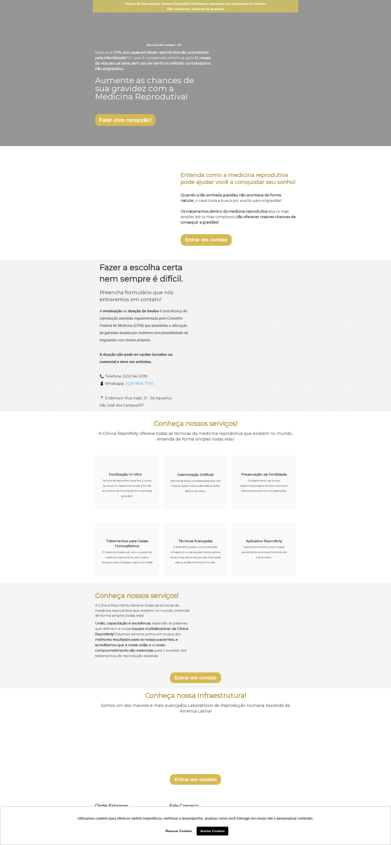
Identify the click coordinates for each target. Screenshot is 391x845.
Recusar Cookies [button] (179, 831)
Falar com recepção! (125, 120)
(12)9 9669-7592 (139, 383)
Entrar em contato (206, 240)
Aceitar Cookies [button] (212, 831)
